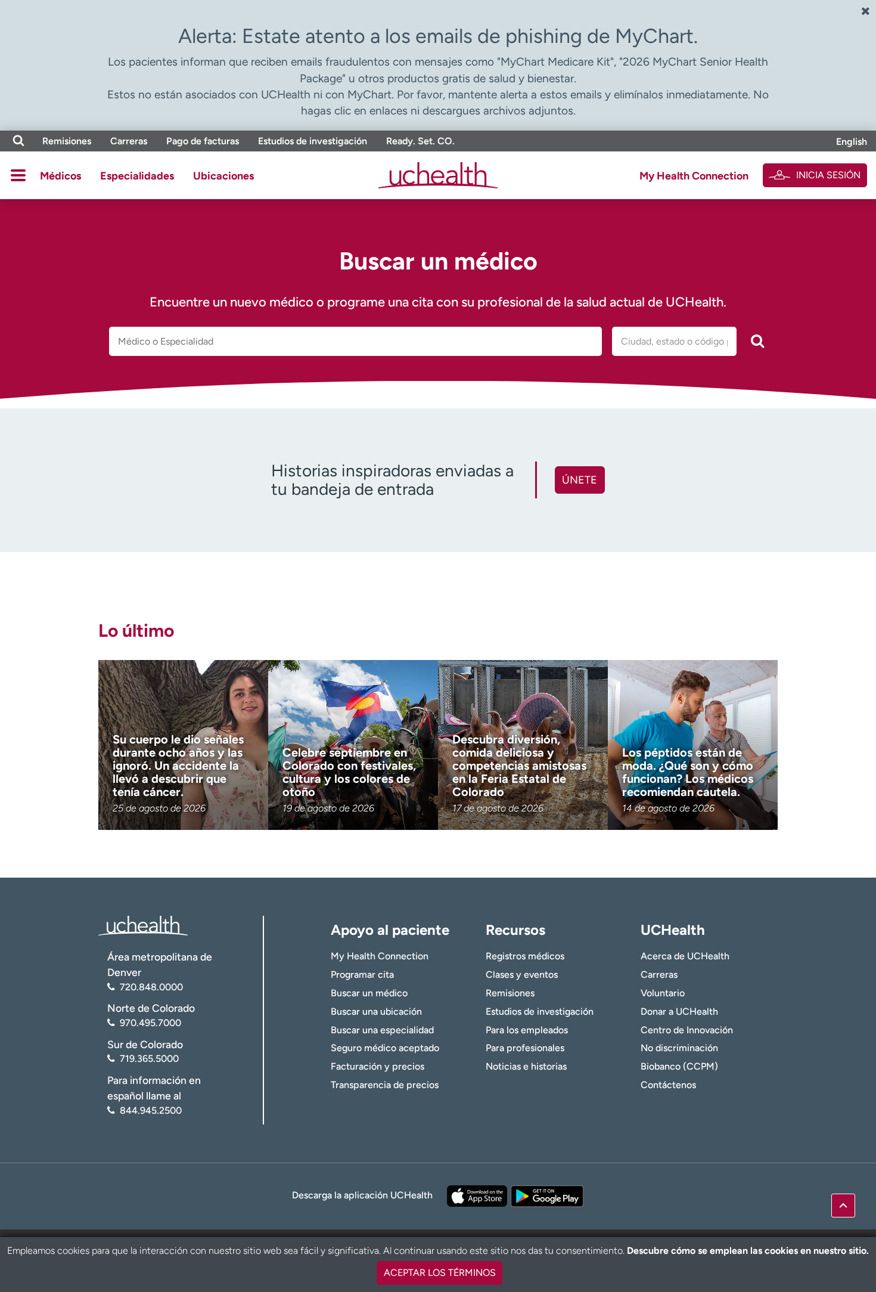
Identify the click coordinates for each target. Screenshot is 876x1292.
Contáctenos (668, 1084)
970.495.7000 (150, 1022)
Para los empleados (527, 1030)
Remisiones (66, 141)
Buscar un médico (369, 993)
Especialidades (137, 175)
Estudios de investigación (312, 141)
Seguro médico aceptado (385, 1048)
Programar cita (362, 974)
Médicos (60, 175)
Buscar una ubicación (376, 1011)
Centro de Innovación (687, 1030)
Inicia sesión (828, 175)
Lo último (136, 630)
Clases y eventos (522, 974)
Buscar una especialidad (382, 1030)
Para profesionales (525, 1048)
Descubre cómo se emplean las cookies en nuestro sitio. (748, 1250)
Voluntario (663, 993)
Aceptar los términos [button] (440, 1272)
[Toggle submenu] (18, 175)
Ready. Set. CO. (420, 141)
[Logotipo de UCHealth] (143, 924)
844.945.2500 (151, 1110)
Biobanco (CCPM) (679, 1066)
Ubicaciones (223, 175)
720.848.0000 (151, 987)
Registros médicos (525, 956)
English (851, 141)
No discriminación (679, 1048)
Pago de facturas (202, 141)
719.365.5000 (149, 1058)
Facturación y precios (377, 1066)
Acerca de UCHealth (685, 956)
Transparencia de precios (385, 1084)
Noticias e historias (526, 1066)
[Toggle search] (18, 141)
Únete (579, 480)
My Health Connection (693, 175)
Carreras (128, 141)
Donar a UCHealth (679, 1011)
